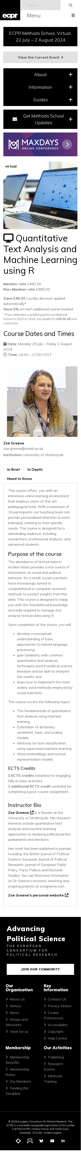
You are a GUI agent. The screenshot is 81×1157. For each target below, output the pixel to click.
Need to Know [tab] (19, 478)
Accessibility (58, 1024)
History (15, 1006)
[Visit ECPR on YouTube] (52, 1141)
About (40, 74)
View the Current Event (39, 57)
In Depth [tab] (35, 469)
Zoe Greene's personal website (36, 895)
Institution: (12, 455)
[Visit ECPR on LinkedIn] (63, 1141)
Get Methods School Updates (43, 119)
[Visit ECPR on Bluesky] (41, 1141)
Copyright (55, 1031)
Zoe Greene (18, 812)
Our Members (20, 1081)
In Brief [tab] (13, 469)
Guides (40, 99)
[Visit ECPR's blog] (18, 1141)
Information (40, 87)
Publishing (56, 1057)
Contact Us (57, 999)
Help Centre (57, 1038)
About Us (17, 999)
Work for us (19, 1031)
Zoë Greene (13, 443)
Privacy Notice (59, 1006)
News (14, 1012)
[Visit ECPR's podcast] (30, 1141)
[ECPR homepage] (10, 10)
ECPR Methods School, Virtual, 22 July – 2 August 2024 (40, 36)
